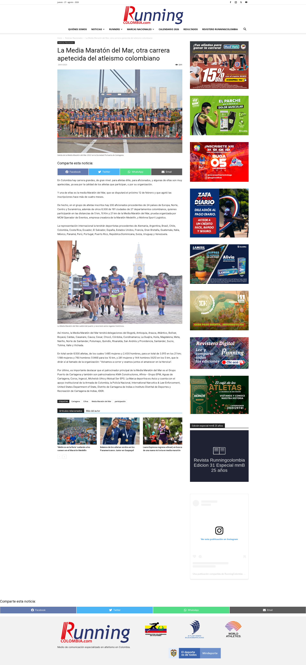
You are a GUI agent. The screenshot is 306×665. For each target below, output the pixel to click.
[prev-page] (59, 457)
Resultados (190, 29)
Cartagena (75, 401)
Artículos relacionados (70, 411)
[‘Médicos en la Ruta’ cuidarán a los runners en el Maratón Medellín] (77, 431)
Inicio (59, 38)
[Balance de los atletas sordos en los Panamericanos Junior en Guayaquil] (119, 431)
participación (120, 401)
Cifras (85, 401)
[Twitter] (241, 2)
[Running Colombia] (153, 15)
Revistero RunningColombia (220, 29)
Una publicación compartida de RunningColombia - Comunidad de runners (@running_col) (238, 574)
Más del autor (93, 411)
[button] (245, 29)
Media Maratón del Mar (101, 401)
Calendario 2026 (169, 29)
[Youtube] (246, 2)
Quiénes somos (77, 29)
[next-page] (64, 457)
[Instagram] (235, 2)
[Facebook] (230, 2)
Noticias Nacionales (74, 38)
